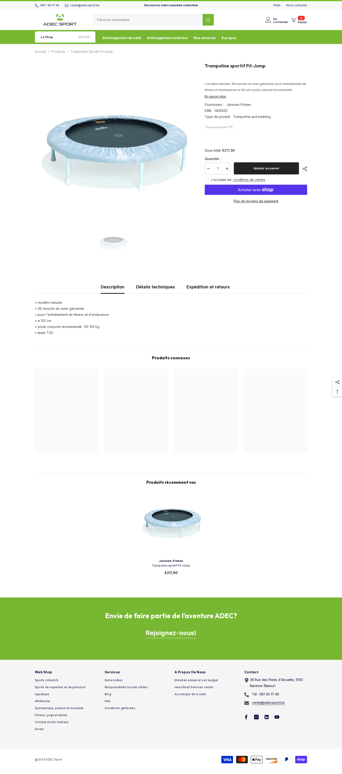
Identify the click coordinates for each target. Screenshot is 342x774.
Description (112, 286)
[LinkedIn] (267, 717)
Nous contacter (296, 5)
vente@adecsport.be (85, 5)
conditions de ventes (249, 180)
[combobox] (148, 20)
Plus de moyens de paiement (256, 201)
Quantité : (213, 159)
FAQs (277, 5)
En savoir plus (215, 96)
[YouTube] (277, 717)
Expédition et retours (208, 286)
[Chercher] (153, 20)
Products (58, 51)
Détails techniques (155, 286)
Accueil (40, 51)
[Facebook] (246, 717)
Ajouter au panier (266, 168)
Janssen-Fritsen (239, 105)
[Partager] (303, 168)
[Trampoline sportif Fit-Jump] (171, 524)
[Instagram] (256, 717)
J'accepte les (221, 180)
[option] (113, 140)
